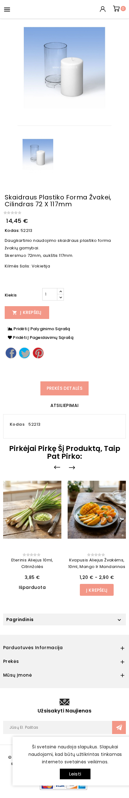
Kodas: (12, 230)
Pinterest (38, 353)
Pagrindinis (20, 619)
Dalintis (11, 353)
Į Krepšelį (27, 312)
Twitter (24, 353)
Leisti (75, 774)
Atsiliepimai (64, 405)
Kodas (17, 424)
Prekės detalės (65, 388)
